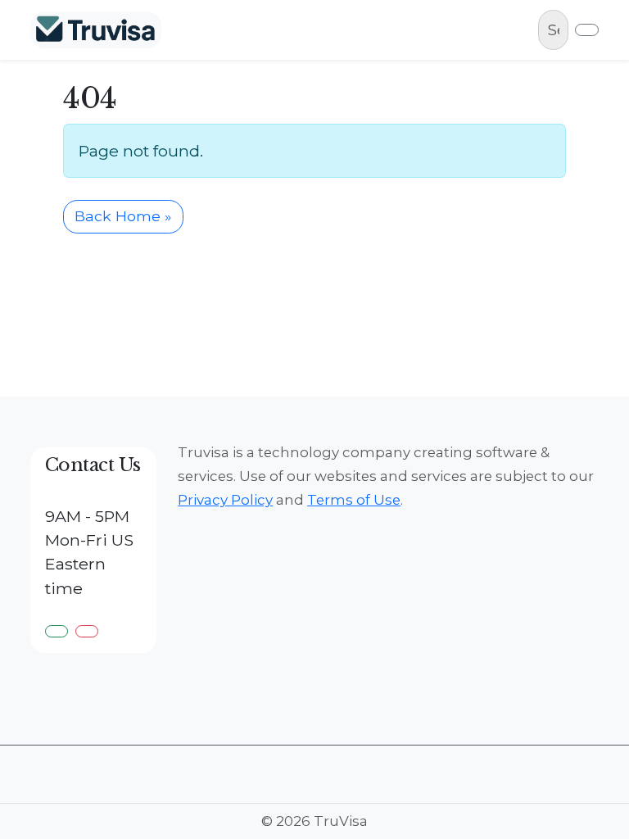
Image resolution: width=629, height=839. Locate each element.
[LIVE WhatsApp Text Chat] (56, 631)
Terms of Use (353, 500)
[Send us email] (86, 631)
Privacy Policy (225, 500)
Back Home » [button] (123, 215)
